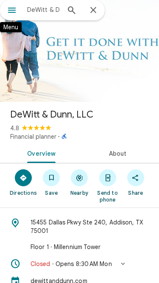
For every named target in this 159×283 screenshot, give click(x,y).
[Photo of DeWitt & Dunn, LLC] (79, 51)
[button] (79, 263)
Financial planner (33, 136)
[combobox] (43, 10)
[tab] (40, 153)
